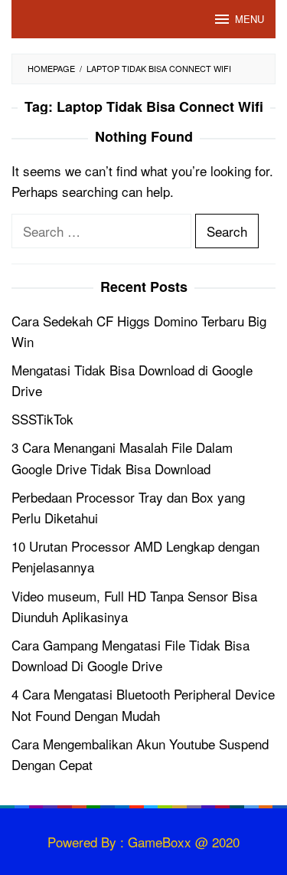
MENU (249, 18)
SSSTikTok (42, 418)
